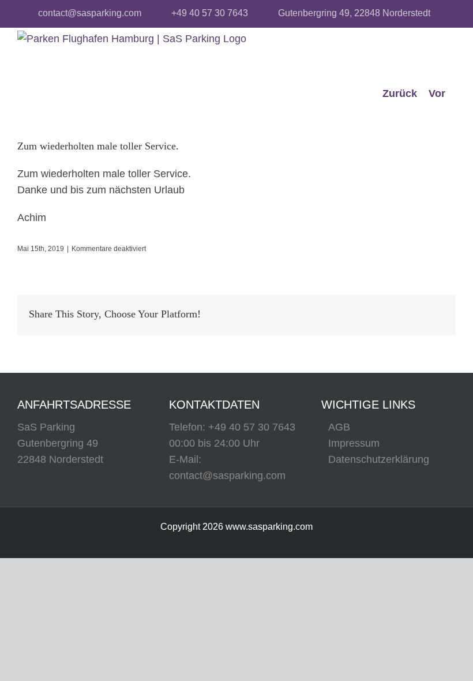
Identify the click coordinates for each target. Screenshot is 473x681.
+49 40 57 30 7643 (209, 13)
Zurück (399, 93)
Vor (437, 93)
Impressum (354, 443)
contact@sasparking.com (89, 13)
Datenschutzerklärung (378, 459)
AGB (339, 427)
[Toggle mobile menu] (447, 59)
